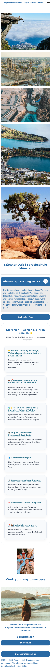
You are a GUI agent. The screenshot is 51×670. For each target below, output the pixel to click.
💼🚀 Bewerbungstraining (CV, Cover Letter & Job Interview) (22, 381)
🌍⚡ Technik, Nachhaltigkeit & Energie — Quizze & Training (23, 409)
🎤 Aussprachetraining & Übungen (24, 480)
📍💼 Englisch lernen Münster (22, 525)
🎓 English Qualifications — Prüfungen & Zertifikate (21, 434)
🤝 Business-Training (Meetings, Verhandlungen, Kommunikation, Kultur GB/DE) (24, 353)
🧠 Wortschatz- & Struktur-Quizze (24, 503)
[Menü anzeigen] (48, 2)
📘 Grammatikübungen (19, 458)
